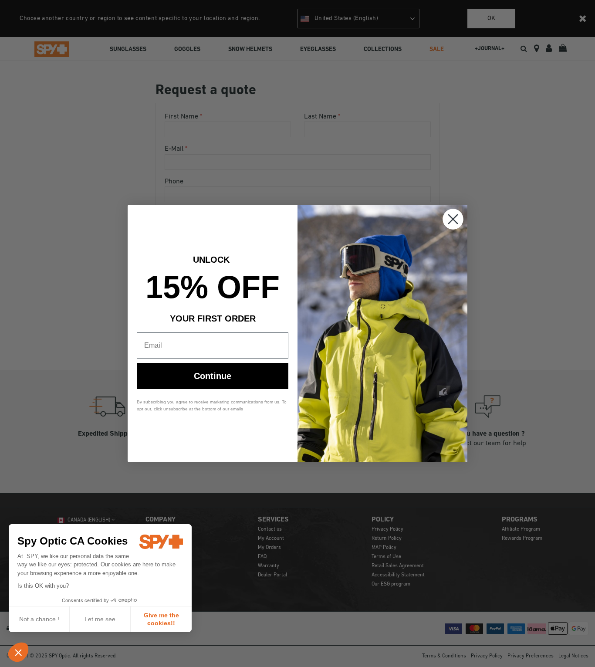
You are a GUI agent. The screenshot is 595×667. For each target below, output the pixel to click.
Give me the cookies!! (161, 619)
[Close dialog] (453, 219)
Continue (212, 376)
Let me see (100, 619)
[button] (18, 652)
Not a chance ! (39, 619)
